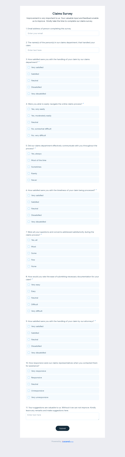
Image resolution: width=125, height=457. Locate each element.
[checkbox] (62, 67)
